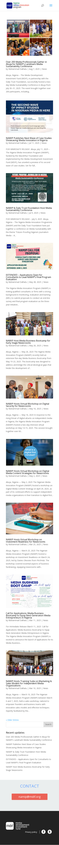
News (44, 69)
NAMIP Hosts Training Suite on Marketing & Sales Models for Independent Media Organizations (29, 683)
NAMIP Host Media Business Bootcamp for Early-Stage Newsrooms (28, 341)
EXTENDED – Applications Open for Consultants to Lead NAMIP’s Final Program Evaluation (28, 277)
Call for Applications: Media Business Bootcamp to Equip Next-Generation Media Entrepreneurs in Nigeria (28, 615)
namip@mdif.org (30, 797)
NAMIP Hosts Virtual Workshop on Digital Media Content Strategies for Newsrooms (27, 472)
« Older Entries (12, 720)
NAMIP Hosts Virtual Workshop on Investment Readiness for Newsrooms (25, 540)
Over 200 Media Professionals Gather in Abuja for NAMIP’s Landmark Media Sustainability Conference (26, 64)
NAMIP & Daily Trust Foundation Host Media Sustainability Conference (29, 209)
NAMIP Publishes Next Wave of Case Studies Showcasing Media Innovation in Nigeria (29, 139)
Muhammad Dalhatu (18, 69)
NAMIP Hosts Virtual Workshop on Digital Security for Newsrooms (27, 404)
